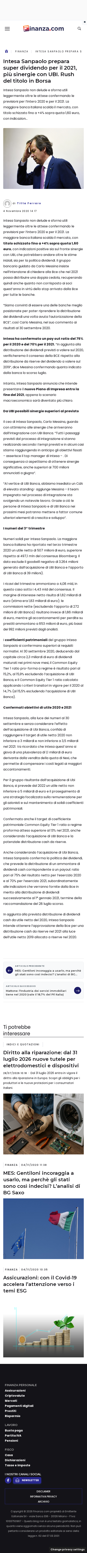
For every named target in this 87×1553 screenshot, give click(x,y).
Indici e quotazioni (23, 1044)
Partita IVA (13, 1436)
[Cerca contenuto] (80, 29)
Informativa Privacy (43, 1496)
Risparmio (12, 1416)
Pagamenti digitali (19, 1406)
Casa (9, 1455)
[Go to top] (79, 1539)
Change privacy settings (68, 1549)
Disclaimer (43, 1491)
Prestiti (10, 1411)
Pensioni (11, 1441)
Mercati (11, 1401)
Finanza (21, 51)
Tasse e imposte (17, 1465)
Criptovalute (15, 1396)
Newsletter (30, 1480)
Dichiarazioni (15, 1460)
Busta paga (14, 1430)
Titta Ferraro (29, 203)
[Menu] (7, 28)
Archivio (43, 1501)
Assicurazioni (15, 1391)
